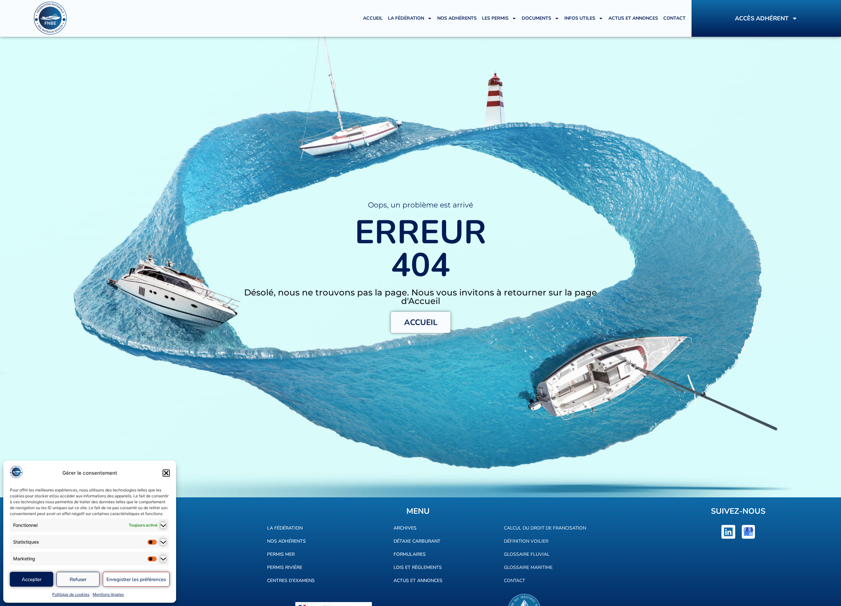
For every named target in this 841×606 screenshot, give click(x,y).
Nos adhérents (457, 18)
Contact (674, 18)
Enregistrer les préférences (136, 579)
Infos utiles (579, 18)
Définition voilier (526, 541)
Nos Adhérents (286, 541)
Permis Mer (281, 554)
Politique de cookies (70, 594)
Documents (536, 18)
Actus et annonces (633, 18)
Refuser (78, 579)
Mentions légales (108, 594)
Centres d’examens (291, 580)
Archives (405, 528)
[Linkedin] (728, 532)
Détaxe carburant (417, 541)
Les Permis (495, 18)
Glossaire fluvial (527, 554)
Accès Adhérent (761, 18)
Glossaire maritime (528, 567)
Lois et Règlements (418, 567)
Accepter (31, 579)
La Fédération (406, 18)
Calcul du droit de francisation (545, 528)
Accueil (373, 18)
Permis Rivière (284, 567)
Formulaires (410, 554)
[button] (166, 473)
